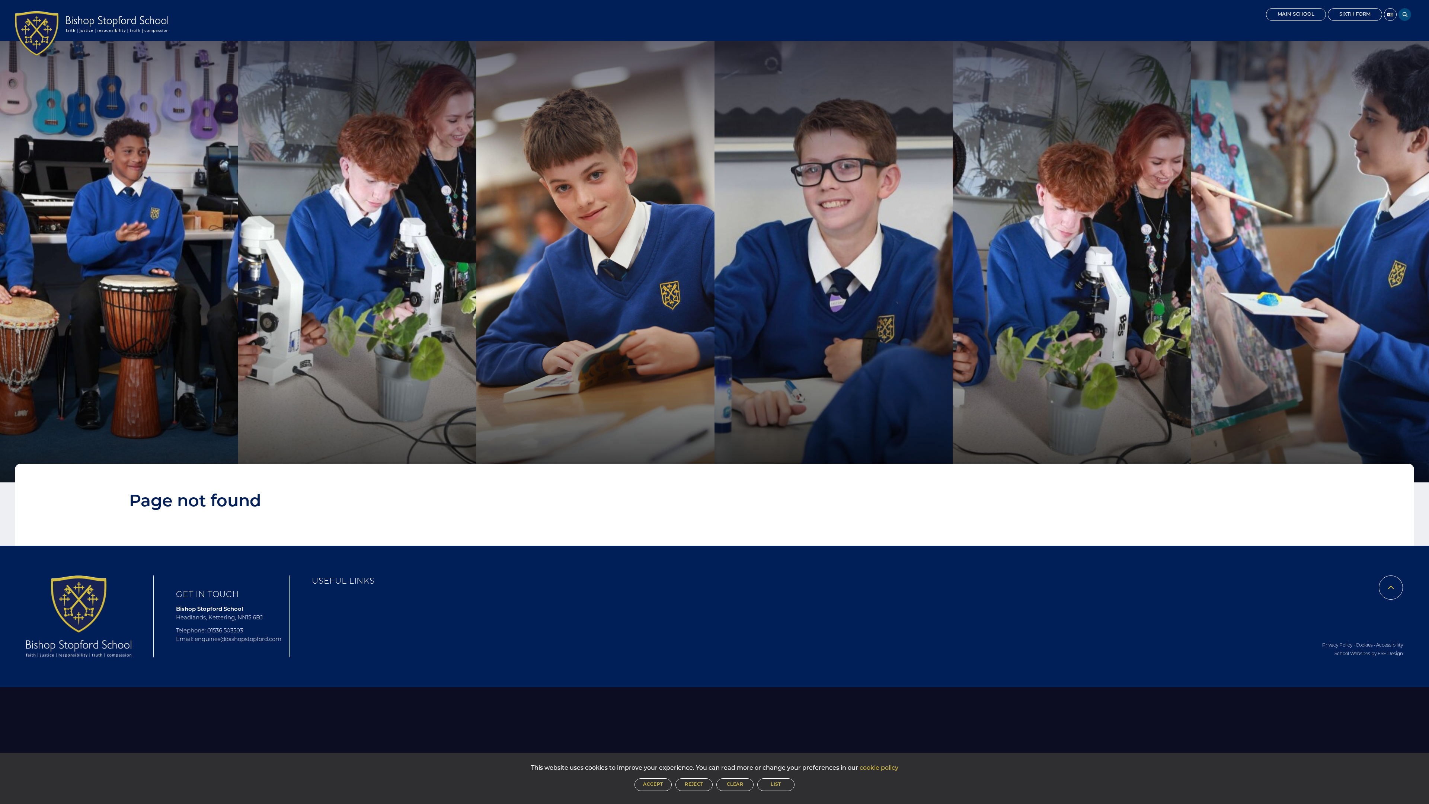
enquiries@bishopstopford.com (238, 639)
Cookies (1364, 645)
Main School (1296, 14)
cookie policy (879, 768)
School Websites (1352, 654)
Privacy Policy (1337, 645)
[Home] (36, 33)
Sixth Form (1355, 14)
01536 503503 (225, 631)
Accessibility (1389, 645)
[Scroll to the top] (1391, 587)
